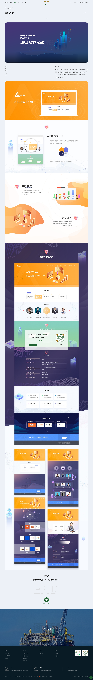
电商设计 (6, 658)
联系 (26, 2)
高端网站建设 (7, 653)
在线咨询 (33, 345)
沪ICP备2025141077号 (33, 676)
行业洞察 (56, 656)
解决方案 (6, 2)
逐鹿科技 (75, 676)
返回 (85, 12)
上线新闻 (56, 655)
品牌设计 (6, 656)
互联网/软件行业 (25, 653)
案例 (15, 2)
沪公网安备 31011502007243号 (46, 676)
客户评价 (41, 653)
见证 (22, 2)
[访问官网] (16, 12)
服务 (11, 2)
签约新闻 (56, 653)
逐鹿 (18, 2)
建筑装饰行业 (25, 658)
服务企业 (41, 655)
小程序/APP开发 (7, 655)
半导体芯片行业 (25, 656)
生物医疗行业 (25, 660)
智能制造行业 (25, 655)
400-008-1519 (77, 2)
